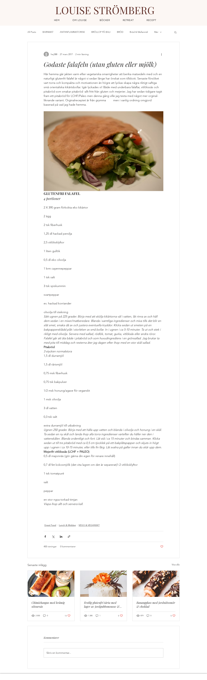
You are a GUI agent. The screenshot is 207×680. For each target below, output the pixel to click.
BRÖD (120, 32)
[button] (151, 20)
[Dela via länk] (69, 536)
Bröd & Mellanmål (139, 32)
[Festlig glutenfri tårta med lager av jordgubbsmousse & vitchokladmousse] (103, 584)
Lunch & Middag (67, 525)
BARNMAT (48, 32)
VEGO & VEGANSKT (89, 525)
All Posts (31, 32)
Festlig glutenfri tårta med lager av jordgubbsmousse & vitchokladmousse (101, 604)
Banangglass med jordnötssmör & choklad (155, 604)
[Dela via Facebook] (45, 536)
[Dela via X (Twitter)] (53, 536)
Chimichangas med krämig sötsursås (48, 604)
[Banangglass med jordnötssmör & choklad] (156, 584)
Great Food (50, 525)
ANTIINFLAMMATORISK (72, 32)
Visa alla (176, 564)
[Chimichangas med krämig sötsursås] (51, 584)
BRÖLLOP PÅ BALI (100, 32)
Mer (156, 32)
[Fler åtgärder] (161, 54)
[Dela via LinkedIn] (61, 536)
